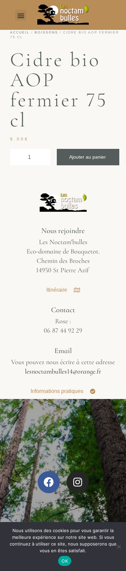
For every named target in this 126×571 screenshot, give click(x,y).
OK (64, 561)
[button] (20, 15)
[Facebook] (49, 482)
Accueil (20, 32)
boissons (46, 32)
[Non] (118, 550)
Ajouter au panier (87, 157)
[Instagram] (78, 482)
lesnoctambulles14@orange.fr (63, 371)
